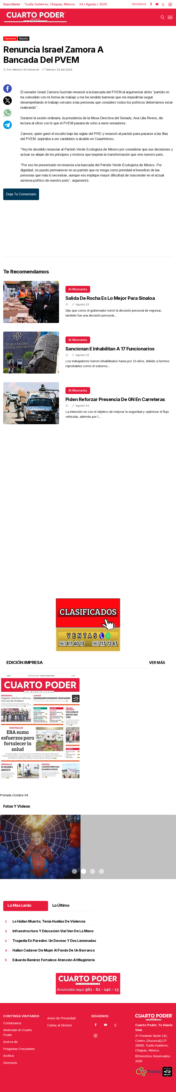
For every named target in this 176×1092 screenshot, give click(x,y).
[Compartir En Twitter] (7, 104)
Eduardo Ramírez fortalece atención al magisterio (53, 960)
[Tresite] (149, 1071)
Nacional (10, 38)
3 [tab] (92, 789)
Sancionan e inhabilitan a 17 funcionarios (109, 348)
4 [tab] (101, 789)
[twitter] (163, 4)
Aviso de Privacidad (61, 1018)
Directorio (10, 1063)
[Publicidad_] (88, 623)
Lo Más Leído (19, 905)
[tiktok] (170, 4)
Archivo (8, 1055)
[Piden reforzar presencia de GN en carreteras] (31, 403)
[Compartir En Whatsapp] (7, 116)
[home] (35, 17)
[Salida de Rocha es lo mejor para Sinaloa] (31, 302)
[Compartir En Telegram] (7, 128)
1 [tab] (74, 789)
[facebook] (151, 4)
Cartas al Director (59, 1025)
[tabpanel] (88, 736)
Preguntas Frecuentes (19, 1049)
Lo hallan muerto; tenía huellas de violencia (48, 921)
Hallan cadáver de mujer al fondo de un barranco (53, 950)
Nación (23, 38)
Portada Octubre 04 (14, 795)
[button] (88, 727)
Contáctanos (12, 1023)
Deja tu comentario (21, 194)
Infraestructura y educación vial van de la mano (52, 931)
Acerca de (10, 1042)
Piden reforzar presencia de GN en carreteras (115, 399)
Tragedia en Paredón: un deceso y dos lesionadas (54, 941)
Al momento (77, 289)
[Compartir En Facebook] (7, 92)
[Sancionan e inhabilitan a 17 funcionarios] (31, 353)
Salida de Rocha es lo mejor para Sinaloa (110, 298)
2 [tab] (83, 789)
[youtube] (157, 4)
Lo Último (60, 905)
